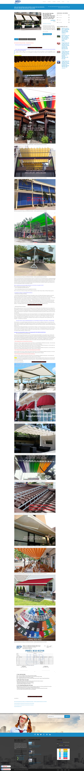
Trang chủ (44, 1)
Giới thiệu (54, 1)
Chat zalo (5, 766)
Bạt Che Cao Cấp (16, 769)
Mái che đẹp (60, 17)
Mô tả (16, 39)
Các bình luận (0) (32, 39)
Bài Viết (59, 1)
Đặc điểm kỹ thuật (23, 39)
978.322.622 (23, 755)
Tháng (62, 754)
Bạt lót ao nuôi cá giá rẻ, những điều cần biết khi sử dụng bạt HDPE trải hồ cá (65, 30)
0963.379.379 (18, 755)
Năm (62, 756)
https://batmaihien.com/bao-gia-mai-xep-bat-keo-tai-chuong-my (24, 704)
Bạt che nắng (60, 22)
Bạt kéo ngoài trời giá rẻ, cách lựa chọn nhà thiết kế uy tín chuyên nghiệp (65, 38)
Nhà (48, 6)
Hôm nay (62, 751)
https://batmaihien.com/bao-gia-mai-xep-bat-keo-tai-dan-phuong (24, 703)
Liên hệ (63, 1)
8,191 (65, 756)
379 (65, 754)
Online (62, 749)
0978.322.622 (67, 745)
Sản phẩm (49, 1)
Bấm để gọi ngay (6, 769)
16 (65, 751)
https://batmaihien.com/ (18, 706)
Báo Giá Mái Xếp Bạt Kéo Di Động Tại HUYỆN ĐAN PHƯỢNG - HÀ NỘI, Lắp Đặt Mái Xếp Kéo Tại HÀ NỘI (30, 701)
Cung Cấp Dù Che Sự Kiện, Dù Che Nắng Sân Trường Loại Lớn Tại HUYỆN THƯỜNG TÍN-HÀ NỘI (65, 55)
